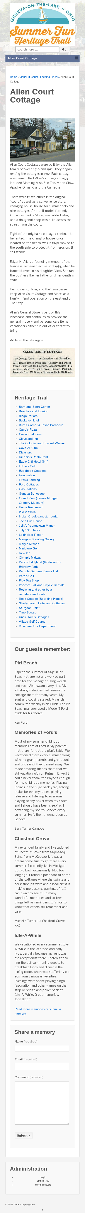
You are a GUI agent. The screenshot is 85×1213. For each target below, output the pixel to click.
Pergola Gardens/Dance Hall (38, 571)
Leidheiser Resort (31, 534)
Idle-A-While (27, 512)
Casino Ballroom (30, 434)
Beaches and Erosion (33, 411)
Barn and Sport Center (34, 406)
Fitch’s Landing (29, 480)
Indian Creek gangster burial (38, 516)
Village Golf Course (32, 621)
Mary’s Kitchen (29, 544)
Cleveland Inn (28, 438)
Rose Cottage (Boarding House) (41, 598)
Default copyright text (24, 1204)
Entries (43, 1180)
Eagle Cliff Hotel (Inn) (33, 461)
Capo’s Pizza (28, 429)
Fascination (27, 475)
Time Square (28, 612)
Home (13, 77)
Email (26, 1059)
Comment (29, 1077)
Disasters (25, 452)
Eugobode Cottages (32, 470)
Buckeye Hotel (29, 420)
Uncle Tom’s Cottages (34, 617)
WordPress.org (43, 1184)
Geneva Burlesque (32, 493)
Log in (43, 1177)
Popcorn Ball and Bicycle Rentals (41, 585)
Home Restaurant (31, 507)
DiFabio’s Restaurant (33, 457)
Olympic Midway (30, 557)
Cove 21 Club (28, 448)
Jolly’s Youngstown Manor (37, 525)
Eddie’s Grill (27, 466)
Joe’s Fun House (30, 521)
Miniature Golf (28, 548)
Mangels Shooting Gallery (36, 539)
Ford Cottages (29, 484)
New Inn (24, 553)
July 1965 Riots (29, 530)
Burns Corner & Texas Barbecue (41, 425)
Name (26, 1041)
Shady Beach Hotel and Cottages (42, 603)
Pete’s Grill (26, 576)
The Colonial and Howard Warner (42, 443)
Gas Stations (28, 489)
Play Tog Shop (29, 580)
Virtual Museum (28, 77)
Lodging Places (49, 77)
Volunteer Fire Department (37, 626)
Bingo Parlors (28, 416)
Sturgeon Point (29, 608)
